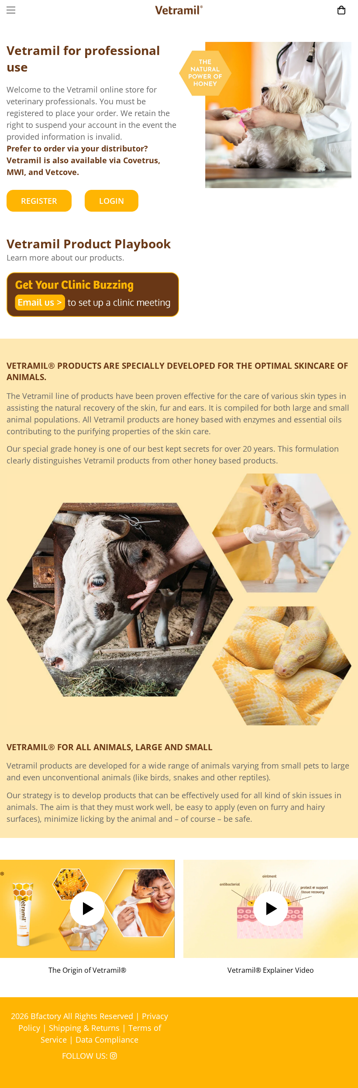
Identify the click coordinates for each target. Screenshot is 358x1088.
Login (111, 201)
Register (39, 201)
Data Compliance (107, 1039)
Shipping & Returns (84, 1028)
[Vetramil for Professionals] (179, 10)
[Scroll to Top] (341, 1040)
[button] (341, 10)
